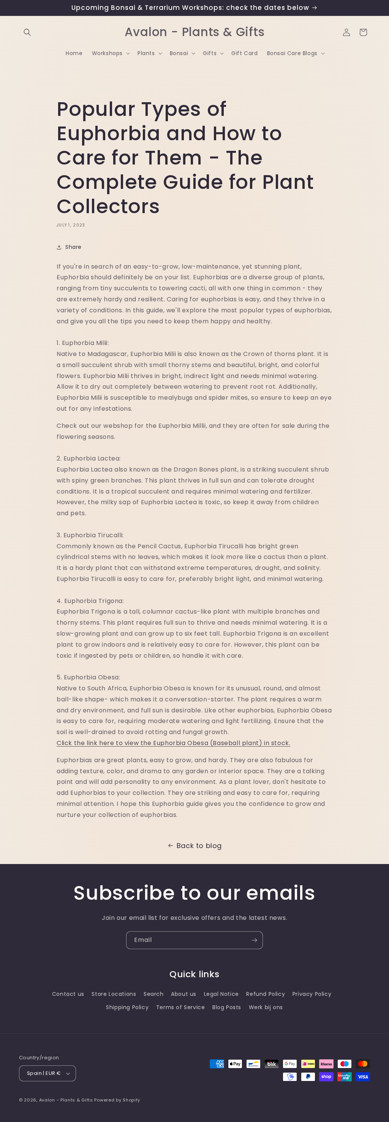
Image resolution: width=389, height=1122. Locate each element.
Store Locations (114, 994)
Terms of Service (180, 1007)
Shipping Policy (127, 1007)
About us (183, 994)
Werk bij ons (266, 1007)
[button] (27, 32)
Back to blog (199, 845)
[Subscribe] (254, 940)
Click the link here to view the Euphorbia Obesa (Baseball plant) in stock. (173, 743)
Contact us (68, 994)
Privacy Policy (312, 994)
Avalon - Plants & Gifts (66, 1100)
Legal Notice (221, 994)
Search (154, 994)
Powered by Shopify (117, 1100)
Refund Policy (265, 994)
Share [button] (73, 247)
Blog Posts (226, 1007)
